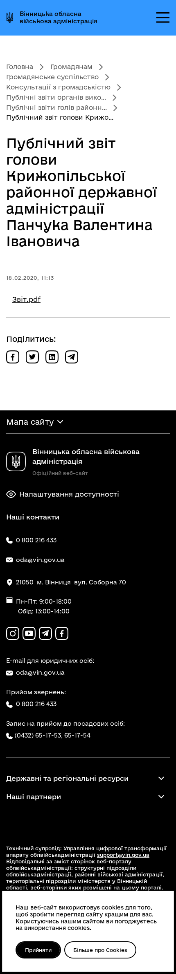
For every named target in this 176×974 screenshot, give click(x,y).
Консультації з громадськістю (58, 87)
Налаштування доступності (69, 494)
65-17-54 (77, 735)
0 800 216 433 (36, 703)
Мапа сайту (30, 421)
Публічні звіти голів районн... (56, 107)
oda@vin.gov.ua (40, 672)
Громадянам (71, 66)
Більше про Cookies (100, 950)
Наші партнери (33, 796)
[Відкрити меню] (163, 17)
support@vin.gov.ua (123, 855)
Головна (19, 66)
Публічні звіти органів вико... (56, 97)
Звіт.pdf (26, 299)
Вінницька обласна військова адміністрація (58, 17)
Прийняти (38, 950)
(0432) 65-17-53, (38, 735)
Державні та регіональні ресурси (67, 778)
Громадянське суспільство (52, 76)
